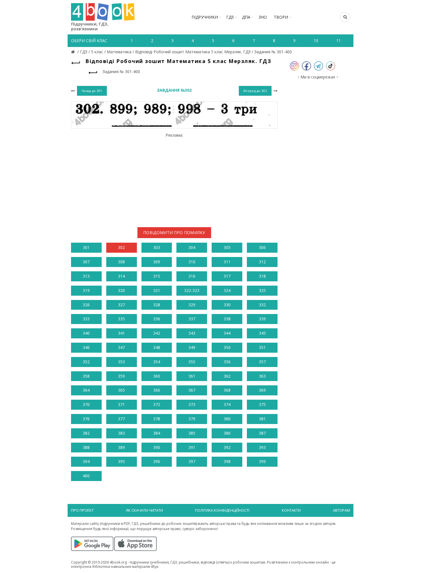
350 (227, 347)
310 (191, 261)
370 (86, 404)
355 (191, 361)
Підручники (205, 17)
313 (86, 276)
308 (121, 261)
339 (262, 318)
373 (191, 404)
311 (227, 261)
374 (227, 404)
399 (262, 461)
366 (156, 390)
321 (156, 290)
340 (86, 333)
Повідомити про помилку (174, 232)
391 (191, 447)
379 (191, 418)
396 (156, 461)
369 (262, 390)
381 (262, 418)
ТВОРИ (281, 17)
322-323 (191, 290)
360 (156, 376)
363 (262, 376)
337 (191, 318)
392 (227, 447)
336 (156, 318)
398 (227, 461)
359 (121, 376)
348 (156, 347)
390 (156, 447)
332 (262, 304)
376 (86, 418)
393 (262, 447)
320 (121, 290)
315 (156, 276)
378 (156, 418)
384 (156, 433)
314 (121, 276)
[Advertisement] (174, 178)
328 (156, 304)
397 (191, 461)
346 (86, 347)
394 (86, 461)
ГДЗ (230, 17)
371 (121, 404)
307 (86, 261)
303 (156, 247)
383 (121, 433)
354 (156, 361)
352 (86, 361)
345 (262, 333)
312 (262, 261)
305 (227, 247)
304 (191, 247)
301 (86, 247)
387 (262, 433)
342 (156, 333)
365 (121, 390)
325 (262, 290)
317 (227, 276)
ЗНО (263, 17)
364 (86, 390)
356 (227, 361)
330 (227, 304)
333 (86, 318)
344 (227, 333)
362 (227, 376)
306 (262, 247)
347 (121, 347)
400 (86, 475)
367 (191, 390)
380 (227, 418)
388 (86, 447)
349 (191, 347)
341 (121, 333)
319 (86, 290)
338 (227, 318)
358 (86, 376)
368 (227, 390)
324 (227, 290)
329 (191, 304)
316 (191, 276)
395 (121, 461)
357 (262, 361)
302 (121, 247)
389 (121, 447)
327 (121, 304)
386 (227, 433)
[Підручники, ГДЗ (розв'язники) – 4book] (73, 51)
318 (262, 276)
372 (156, 404)
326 (86, 304)
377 (121, 418)
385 (191, 433)
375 (262, 404)
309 (156, 261)
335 (121, 318)
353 (121, 361)
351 (262, 347)
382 (86, 433)
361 (191, 376)
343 (191, 333)
